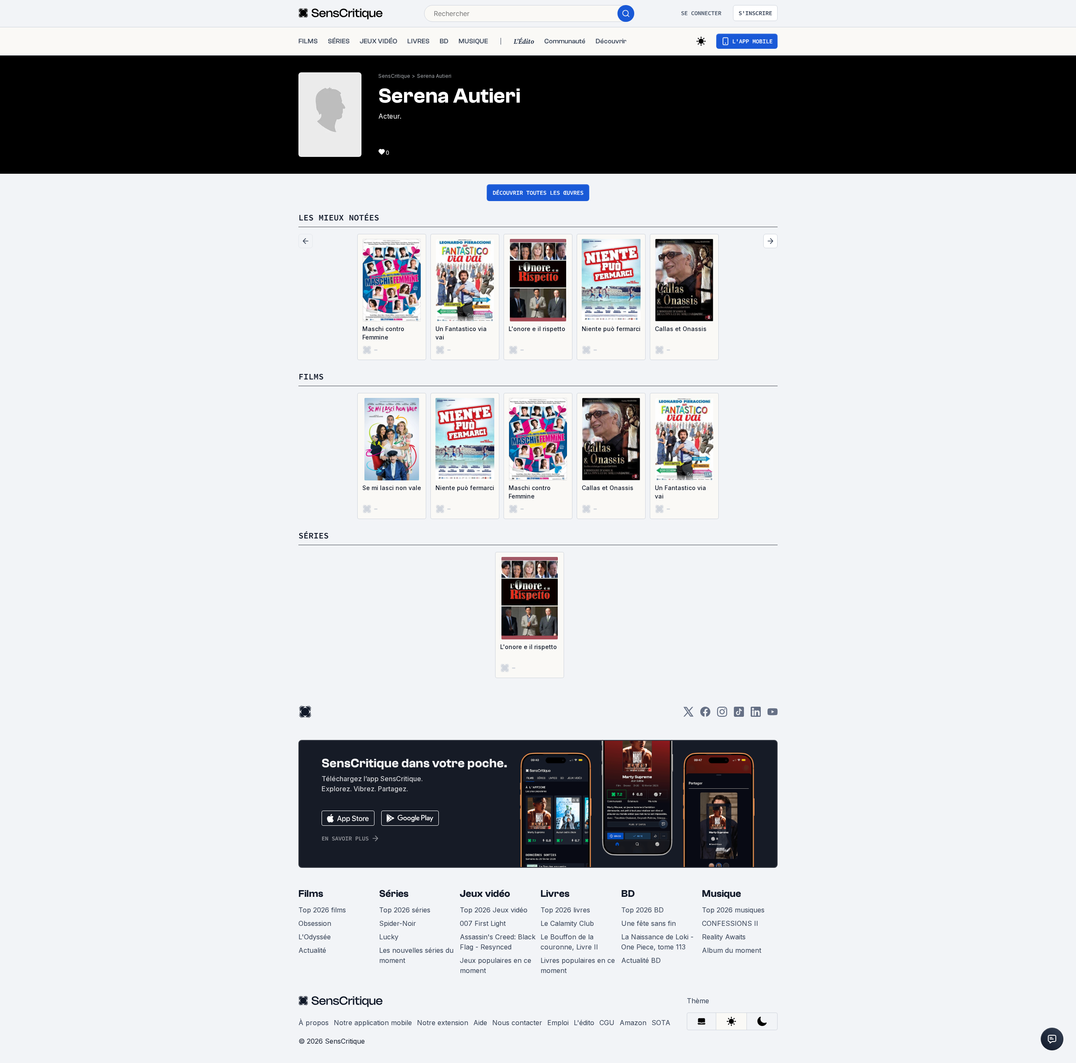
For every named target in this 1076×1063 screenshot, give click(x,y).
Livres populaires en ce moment (578, 965)
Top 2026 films (322, 910)
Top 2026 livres (565, 910)
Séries (394, 893)
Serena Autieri (434, 76)
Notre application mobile (373, 1022)
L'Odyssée (314, 937)
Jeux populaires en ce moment (495, 965)
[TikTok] (739, 714)
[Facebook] (705, 714)
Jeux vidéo (485, 893)
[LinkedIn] (756, 714)
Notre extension (442, 1022)
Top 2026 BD (642, 910)
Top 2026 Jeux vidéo (493, 910)
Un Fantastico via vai (461, 333)
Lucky (388, 937)
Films (310, 893)
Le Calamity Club (567, 923)
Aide (480, 1022)
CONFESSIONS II (730, 923)
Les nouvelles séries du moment (416, 955)
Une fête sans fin (648, 923)
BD (628, 893)
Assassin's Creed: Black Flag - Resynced (497, 942)
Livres (555, 893)
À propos (313, 1022)
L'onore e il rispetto (537, 328)
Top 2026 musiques (733, 910)
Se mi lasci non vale (391, 487)
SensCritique (394, 76)
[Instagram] (722, 714)
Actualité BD (641, 960)
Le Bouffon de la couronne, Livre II (569, 942)
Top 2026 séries (404, 910)
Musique (721, 893)
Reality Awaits (724, 937)
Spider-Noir (397, 923)
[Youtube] (772, 714)
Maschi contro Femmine (383, 333)
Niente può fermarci (611, 328)
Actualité (312, 950)
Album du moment (731, 950)
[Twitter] (688, 714)
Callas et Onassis (681, 328)
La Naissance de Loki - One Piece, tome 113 (657, 942)
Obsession (314, 923)
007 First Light (483, 923)
